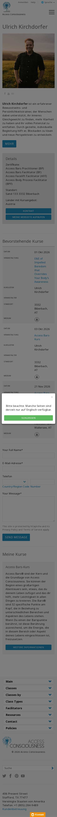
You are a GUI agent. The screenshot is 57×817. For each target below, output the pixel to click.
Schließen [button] (28, 417)
